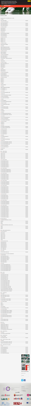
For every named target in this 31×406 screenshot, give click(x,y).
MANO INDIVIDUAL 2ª (14, 29)
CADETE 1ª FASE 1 (14, 153)
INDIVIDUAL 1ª (14, 78)
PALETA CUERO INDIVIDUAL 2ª (14, 24)
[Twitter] (22, 379)
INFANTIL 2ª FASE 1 (14, 236)
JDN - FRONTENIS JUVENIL (14, 337)
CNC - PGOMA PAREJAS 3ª (14, 132)
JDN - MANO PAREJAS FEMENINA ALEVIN (14, 169)
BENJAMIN (14, 149)
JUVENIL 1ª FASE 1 (14, 157)
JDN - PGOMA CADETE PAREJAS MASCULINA (14, 315)
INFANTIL (14, 223)
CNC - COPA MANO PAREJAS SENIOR (14, 104)
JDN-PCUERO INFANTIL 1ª (14, 244)
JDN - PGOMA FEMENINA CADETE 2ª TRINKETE (14, 311)
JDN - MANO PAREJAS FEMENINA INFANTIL (14, 170)
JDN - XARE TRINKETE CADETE (14, 319)
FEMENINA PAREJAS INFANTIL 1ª (14, 324)
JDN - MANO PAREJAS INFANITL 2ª (14, 191)
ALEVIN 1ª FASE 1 (14, 232)
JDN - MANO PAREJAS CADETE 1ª (14, 174)
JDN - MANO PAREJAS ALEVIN (14, 195)
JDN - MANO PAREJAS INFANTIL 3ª (14, 192)
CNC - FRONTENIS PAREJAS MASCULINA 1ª (14, 113)
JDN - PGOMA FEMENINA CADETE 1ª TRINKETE (14, 310)
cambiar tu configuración (12, 3)
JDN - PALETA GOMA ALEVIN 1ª (14, 347)
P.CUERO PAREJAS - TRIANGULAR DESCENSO (14, 58)
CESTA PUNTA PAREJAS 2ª (14, 35)
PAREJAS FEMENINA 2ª (14, 53)
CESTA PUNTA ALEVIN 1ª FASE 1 (14, 274)
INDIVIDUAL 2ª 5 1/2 (14, 39)
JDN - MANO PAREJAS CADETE (14, 197)
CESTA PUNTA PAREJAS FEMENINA (14, 33)
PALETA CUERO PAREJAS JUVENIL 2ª (14, 296)
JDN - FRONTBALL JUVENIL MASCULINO (14, 333)
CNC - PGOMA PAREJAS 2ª (14, 131)
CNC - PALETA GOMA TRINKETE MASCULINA (14, 101)
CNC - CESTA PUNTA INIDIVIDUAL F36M (14, 92)
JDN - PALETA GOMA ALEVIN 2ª (14, 348)
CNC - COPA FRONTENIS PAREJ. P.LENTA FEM (14, 114)
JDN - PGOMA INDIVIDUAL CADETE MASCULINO (14, 329)
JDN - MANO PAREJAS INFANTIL (14, 196)
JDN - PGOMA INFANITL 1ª (14, 349)
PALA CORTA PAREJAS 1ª (14, 73)
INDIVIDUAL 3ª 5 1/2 (14, 40)
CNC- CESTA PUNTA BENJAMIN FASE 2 (14, 117)
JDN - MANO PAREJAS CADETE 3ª (14, 214)
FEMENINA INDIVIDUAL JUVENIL (14, 328)
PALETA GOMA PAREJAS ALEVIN (14, 256)
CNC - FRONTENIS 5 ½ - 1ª (14, 88)
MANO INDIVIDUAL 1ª (14, 28)
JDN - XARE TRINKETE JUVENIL (14, 320)
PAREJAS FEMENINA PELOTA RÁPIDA (14, 87)
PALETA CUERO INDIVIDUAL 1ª (14, 23)
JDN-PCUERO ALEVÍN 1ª (14, 242)
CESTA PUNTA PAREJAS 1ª (14, 34)
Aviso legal (12, 389)
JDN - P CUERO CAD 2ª (14, 249)
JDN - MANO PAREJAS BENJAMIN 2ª (14, 202)
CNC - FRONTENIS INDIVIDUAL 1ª (14, 136)
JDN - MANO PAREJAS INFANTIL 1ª (14, 164)
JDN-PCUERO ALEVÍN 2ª (14, 243)
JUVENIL (14, 227)
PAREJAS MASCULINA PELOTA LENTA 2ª (14, 49)
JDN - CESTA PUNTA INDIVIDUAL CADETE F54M (14, 288)
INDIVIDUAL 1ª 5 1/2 (14, 38)
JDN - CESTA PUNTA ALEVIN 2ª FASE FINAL (14, 287)
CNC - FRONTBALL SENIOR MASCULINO (14, 127)
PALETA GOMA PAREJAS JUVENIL (14, 259)
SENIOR (14, 228)
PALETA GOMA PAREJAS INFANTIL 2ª (14, 258)
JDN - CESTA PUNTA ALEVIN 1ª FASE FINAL (14, 286)
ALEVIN (14, 222)
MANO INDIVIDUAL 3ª (14, 30)
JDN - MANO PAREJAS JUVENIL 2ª (14, 179)
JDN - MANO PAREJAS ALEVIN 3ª (14, 163)
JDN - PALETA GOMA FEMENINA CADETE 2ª (14, 269)
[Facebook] (25, 379)
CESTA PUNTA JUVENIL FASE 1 (14, 279)
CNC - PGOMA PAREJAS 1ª (14, 130)
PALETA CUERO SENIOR (14, 20)
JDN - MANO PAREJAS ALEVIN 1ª (14, 206)
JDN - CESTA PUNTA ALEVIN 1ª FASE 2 (14, 280)
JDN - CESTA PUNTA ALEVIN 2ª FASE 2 (14, 281)
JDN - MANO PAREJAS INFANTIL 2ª (14, 165)
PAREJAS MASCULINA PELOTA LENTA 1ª (14, 48)
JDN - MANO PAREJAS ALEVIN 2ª (14, 162)
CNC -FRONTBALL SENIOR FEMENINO (14, 126)
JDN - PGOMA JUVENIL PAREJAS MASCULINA (14, 316)
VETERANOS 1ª (14, 122)
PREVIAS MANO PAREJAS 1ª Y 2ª (14, 63)
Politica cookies (12, 388)
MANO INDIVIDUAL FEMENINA (14, 44)
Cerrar (29, 1)
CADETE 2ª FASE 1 (14, 238)
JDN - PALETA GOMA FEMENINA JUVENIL (14, 270)
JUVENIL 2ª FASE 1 (14, 158)
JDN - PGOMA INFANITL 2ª (14, 350)
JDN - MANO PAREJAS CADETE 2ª (14, 175)
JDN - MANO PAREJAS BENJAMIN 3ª (14, 184)
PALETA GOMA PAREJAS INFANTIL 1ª (14, 257)
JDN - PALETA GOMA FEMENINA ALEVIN (14, 264)
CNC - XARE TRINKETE (14, 100)
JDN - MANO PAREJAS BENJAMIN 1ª (14, 201)
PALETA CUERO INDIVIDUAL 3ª (14, 25)
